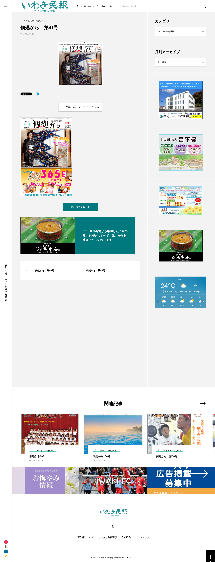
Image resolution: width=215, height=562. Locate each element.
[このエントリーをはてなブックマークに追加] (37, 94)
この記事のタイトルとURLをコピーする (80, 107)
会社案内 (126, 537)
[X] (6, 546)
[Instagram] (6, 542)
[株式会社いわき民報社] (44, 6)
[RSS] (6, 556)
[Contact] (6, 551)
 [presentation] (202, 403)
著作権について (86, 537)
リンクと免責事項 (107, 537)
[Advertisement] (180, 344)
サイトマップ (142, 537)
